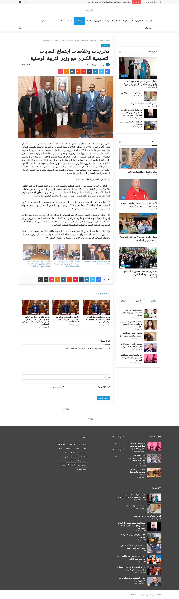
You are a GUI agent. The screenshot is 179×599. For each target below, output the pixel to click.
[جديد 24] (89, 10)
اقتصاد (88, 21)
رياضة (107, 21)
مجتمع (127, 21)
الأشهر (153, 301)
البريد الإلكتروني (104, 387)
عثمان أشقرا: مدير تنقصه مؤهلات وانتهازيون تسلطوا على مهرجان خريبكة (139, 83)
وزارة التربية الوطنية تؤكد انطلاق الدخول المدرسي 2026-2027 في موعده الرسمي (97, 319)
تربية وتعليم (79, 21)
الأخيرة (138, 301)
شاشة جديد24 (82, 461)
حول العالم (148, 28)
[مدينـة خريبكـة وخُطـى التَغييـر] (150, 96)
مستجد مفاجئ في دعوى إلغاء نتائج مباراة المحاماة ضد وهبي (131, 345)
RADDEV (134, 595)
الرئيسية (149, 21)
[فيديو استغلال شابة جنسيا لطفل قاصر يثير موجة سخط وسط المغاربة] (150, 358)
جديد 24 (102, 65)
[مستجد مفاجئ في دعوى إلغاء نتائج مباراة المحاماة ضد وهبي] (150, 347)
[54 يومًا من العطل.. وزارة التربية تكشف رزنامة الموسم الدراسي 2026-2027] (65, 307)
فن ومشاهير (70, 461)
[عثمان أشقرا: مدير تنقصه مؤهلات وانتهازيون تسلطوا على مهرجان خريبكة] (154, 498)
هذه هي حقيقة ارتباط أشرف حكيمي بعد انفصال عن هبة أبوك (131, 334)
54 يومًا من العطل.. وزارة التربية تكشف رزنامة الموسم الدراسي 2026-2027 (67, 319)
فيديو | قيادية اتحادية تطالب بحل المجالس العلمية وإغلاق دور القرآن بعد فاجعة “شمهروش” (131, 112)
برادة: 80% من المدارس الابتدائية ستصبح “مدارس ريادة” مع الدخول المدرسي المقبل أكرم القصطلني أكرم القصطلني (35, 320)
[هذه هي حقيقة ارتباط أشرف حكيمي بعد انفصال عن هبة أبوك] (150, 336)
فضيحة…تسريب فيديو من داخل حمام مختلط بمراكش (138, 472)
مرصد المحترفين (81, 469)
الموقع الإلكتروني (58, 387)
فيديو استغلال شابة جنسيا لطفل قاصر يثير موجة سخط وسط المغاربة (131, 357)
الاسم (107, 378)
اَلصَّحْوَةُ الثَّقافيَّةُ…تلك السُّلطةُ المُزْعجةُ (143, 103)
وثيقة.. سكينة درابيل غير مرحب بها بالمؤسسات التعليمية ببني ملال (131, 324)
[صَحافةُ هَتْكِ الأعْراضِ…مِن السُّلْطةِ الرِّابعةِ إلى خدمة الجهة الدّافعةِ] (154, 559)
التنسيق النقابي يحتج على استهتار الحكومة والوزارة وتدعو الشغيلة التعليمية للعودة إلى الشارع (38, 263)
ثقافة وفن (73, 452)
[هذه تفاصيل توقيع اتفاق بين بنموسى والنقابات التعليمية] (96, 252)
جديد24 (64, 452)
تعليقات (123, 301)
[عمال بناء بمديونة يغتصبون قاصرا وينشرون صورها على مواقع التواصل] (154, 458)
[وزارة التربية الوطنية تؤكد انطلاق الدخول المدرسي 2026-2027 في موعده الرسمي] (96, 307)
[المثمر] (66, 409)
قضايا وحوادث (138, 21)
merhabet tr (82, 444)
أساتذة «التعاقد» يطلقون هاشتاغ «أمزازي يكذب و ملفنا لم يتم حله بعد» (131, 568)
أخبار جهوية (98, 21)
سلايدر (67, 457)
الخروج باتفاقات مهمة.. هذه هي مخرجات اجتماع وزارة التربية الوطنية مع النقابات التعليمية (67, 263)
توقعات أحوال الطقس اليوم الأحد (142, 171)
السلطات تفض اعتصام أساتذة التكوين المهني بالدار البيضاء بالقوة (132, 546)
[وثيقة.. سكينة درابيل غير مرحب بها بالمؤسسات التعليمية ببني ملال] (150, 325)
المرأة (62, 21)
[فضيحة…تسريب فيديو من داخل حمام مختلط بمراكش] (154, 472)
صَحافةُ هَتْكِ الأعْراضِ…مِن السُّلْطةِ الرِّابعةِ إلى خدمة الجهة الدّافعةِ (131, 557)
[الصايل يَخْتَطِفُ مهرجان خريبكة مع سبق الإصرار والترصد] (154, 581)
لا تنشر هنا (71, 465)
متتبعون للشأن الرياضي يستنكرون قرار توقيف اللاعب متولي (131, 312)
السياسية (117, 21)
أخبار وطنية (61, 444)
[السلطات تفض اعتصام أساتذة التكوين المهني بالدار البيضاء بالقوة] (154, 548)
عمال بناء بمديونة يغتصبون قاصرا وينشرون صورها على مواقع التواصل (137, 459)
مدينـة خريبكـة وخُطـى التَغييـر (131, 92)
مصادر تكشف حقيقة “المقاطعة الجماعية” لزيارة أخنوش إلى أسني (138, 239)
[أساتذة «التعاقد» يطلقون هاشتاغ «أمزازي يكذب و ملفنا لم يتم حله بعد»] (154, 570)
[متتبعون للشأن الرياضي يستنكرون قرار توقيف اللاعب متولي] (150, 313)
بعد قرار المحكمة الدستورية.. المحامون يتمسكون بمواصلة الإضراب (108, 2)
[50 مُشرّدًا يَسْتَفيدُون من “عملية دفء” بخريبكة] (150, 125)
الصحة (70, 21)
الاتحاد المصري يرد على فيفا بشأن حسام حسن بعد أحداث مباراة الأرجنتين (139, 204)
